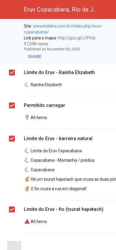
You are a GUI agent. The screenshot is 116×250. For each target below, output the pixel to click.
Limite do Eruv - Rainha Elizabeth (59, 72)
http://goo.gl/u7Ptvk (76, 38)
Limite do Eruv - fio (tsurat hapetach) (64, 209)
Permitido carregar (44, 105)
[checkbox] (12, 27)
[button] (9, 9)
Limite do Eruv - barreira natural (58, 138)
